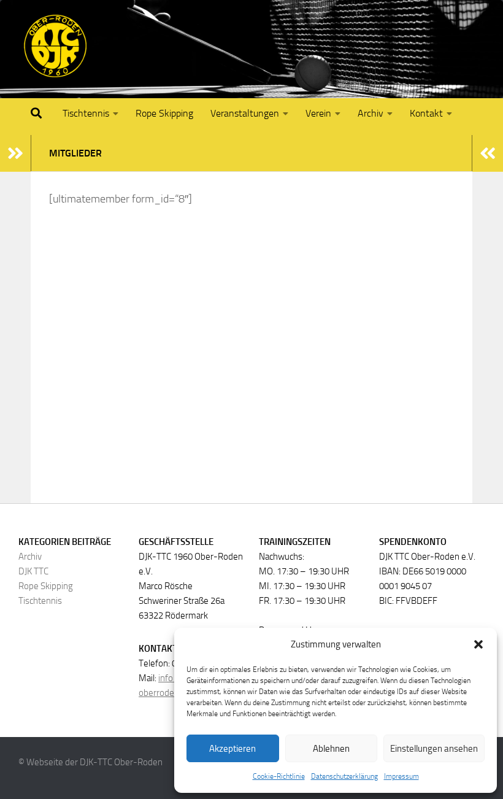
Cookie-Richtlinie (279, 776)
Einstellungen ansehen (434, 748)
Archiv (30, 556)
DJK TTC (33, 571)
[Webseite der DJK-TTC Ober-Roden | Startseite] (55, 46)
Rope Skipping (164, 113)
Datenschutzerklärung (344, 776)
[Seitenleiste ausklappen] (15, 153)
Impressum (401, 776)
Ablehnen (331, 748)
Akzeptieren (232, 748)
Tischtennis (86, 113)
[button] (478, 644)
